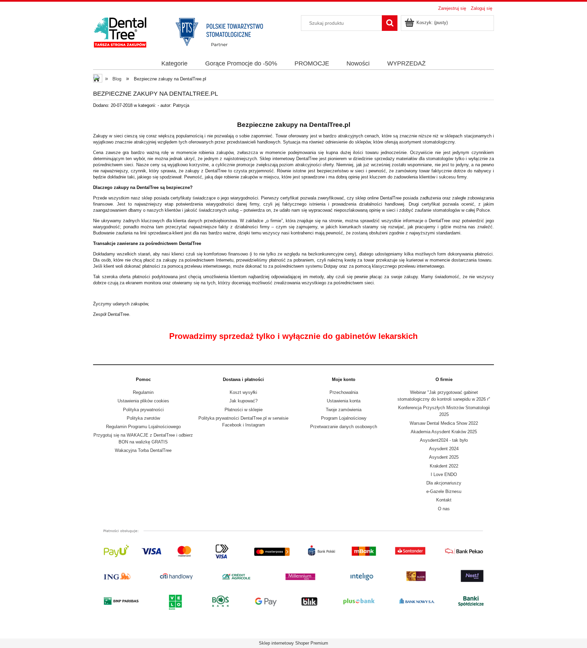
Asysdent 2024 (444, 448)
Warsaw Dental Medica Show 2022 (444, 423)
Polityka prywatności (143, 409)
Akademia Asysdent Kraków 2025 (444, 431)
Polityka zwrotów (143, 418)
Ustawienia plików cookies (143, 400)
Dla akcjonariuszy (443, 482)
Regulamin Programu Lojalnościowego (143, 426)
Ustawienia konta (343, 400)
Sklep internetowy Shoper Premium (293, 643)
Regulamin (143, 392)
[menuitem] (175, 63)
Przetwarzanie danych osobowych (343, 426)
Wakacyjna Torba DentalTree (143, 450)
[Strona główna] (185, 31)
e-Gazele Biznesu (443, 491)
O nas (444, 508)
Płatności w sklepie (244, 409)
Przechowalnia (344, 392)
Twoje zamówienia (343, 409)
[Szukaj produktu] (389, 23)
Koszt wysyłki (243, 392)
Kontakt (443, 499)
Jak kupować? (243, 400)
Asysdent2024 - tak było (444, 440)
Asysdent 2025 (444, 457)
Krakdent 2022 (444, 466)
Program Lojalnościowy (344, 418)
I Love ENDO (444, 474)
